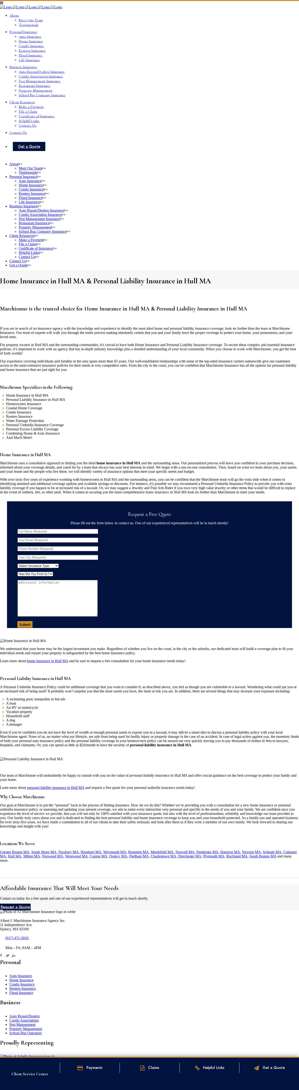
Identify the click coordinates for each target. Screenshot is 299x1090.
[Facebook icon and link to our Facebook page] (3, 955)
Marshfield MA (162, 852)
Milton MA (31, 856)
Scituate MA (272, 852)
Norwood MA (52, 856)
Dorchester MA (189, 856)
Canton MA (98, 856)
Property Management (25, 1029)
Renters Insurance (22, 988)
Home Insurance (21, 980)
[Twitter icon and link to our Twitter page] (9, 955)
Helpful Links (213, 1067)
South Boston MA (262, 856)
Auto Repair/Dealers (24, 1016)
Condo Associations (24, 1020)
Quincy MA (118, 856)
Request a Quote (15, 907)
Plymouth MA (213, 856)
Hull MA (14, 856)
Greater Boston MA (14, 852)
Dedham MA (139, 856)
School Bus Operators (25, 1033)
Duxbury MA (68, 852)
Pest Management (22, 1025)
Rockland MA (237, 856)
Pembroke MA (207, 852)
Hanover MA (230, 852)
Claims (153, 1067)
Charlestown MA (163, 856)
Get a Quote (273, 1067)
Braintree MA (138, 852)
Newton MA (251, 852)
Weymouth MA (114, 852)
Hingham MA (91, 852)
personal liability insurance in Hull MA (55, 788)
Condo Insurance (22, 984)
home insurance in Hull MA (47, 661)
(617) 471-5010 (16, 938)
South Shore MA (44, 852)
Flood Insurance (21, 993)
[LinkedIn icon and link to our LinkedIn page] (14, 955)
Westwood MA (76, 856)
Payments (93, 1067)
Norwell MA (185, 852)
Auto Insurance (20, 976)
